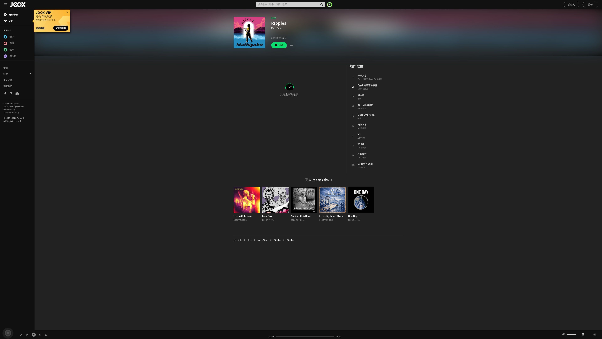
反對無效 (362, 154)
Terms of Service (11, 104)
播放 (281, 45)
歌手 (250, 240)
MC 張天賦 (362, 128)
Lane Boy (267, 216)
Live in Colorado (243, 216)
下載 (5, 68)
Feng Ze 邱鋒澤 (375, 79)
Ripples (277, 240)
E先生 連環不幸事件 (367, 85)
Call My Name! (365, 164)
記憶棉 (361, 144)
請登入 (571, 5)
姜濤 (359, 99)
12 (359, 134)
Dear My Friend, (366, 115)
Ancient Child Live (301, 216)
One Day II (353, 216)
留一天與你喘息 (365, 105)
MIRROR (361, 138)
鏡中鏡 (361, 95)
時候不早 (362, 124)
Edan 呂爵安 (363, 79)
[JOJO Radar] (329, 4)
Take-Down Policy (11, 113)
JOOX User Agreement (13, 107)
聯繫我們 (7, 86)
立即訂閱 (61, 28)
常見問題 (7, 80)
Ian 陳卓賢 (362, 109)
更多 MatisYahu (317, 180)
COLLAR (361, 168)
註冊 (590, 5)
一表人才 (362, 75)
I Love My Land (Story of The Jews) (332, 216)
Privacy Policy (9, 110)
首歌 (240, 240)
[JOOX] (18, 4)
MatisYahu (276, 28)
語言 (5, 74)
